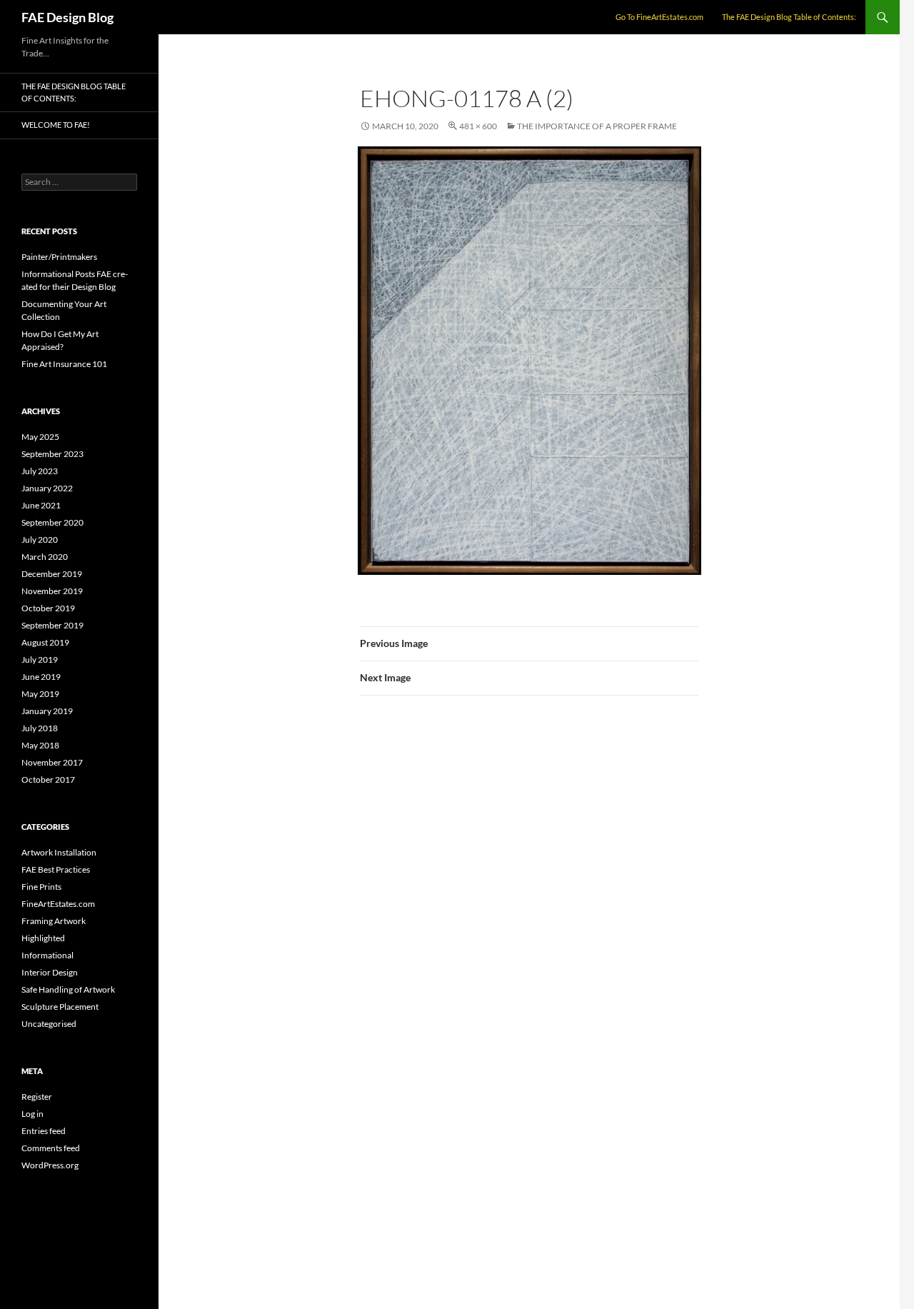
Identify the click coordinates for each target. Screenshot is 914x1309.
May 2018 (40, 745)
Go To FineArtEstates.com (659, 16)
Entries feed (43, 1130)
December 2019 (51, 573)
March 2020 (44, 556)
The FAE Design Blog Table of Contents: (789, 16)
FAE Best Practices (55, 869)
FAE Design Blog (67, 17)
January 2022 (47, 488)
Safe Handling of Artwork (68, 989)
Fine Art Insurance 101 (64, 363)
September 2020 (52, 522)
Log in (32, 1113)
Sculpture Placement (60, 1006)
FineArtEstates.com (58, 903)
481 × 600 (478, 126)
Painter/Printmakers (59, 256)
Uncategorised (48, 1023)
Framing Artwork (53, 921)
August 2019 (45, 642)
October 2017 (48, 779)
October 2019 (48, 608)
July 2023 (39, 471)
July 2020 (39, 539)
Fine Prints (41, 886)
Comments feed (50, 1148)
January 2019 (47, 711)
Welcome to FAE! (55, 124)
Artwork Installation (58, 852)
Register (36, 1096)
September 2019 (52, 625)
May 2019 (40, 693)
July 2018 (39, 728)
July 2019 (39, 659)
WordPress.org (50, 1165)
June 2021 (41, 505)
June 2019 (41, 676)
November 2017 (52, 762)
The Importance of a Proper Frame (597, 126)
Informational (47, 955)
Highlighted (43, 938)
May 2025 (40, 436)
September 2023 (52, 453)
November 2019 (52, 591)
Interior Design (49, 972)
